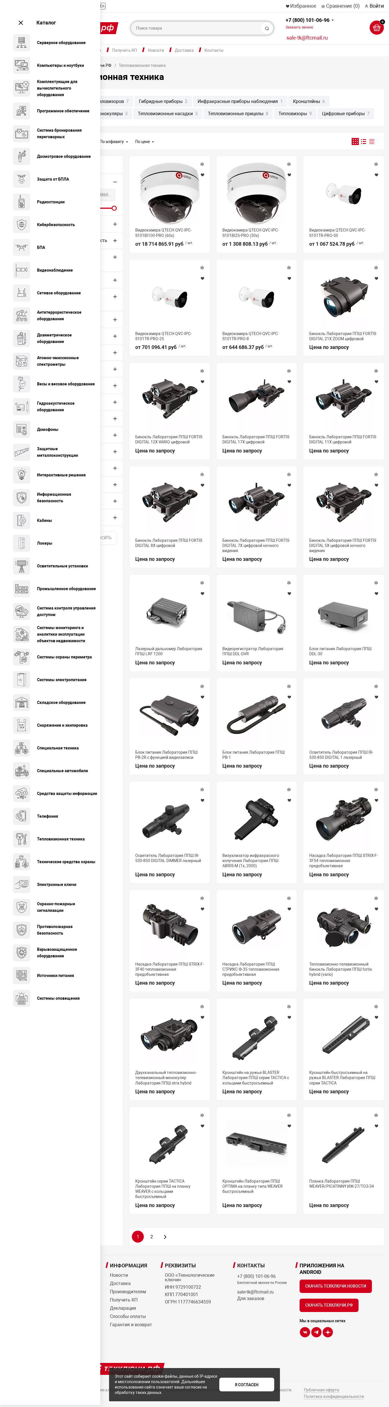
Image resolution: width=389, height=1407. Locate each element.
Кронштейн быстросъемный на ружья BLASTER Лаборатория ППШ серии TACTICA (342, 1077)
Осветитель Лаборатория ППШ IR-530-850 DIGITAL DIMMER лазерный (168, 858)
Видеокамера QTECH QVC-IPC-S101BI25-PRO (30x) (250, 232)
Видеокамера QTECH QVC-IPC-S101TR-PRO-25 (163, 336)
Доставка (184, 50)
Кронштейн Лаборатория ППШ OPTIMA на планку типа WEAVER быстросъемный (252, 1186)
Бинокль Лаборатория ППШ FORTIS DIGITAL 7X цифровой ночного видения (255, 545)
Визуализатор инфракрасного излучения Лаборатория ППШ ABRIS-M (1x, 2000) (250, 860)
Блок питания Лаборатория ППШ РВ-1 (253, 755)
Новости (156, 50)
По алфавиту (112, 141)
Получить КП (124, 50)
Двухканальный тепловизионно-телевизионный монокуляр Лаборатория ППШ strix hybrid (166, 1077)
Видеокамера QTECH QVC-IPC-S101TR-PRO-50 (337, 232)
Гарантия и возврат (131, 1324)
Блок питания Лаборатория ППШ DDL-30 (340, 651)
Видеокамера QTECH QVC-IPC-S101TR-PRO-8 (250, 336)
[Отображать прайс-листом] (371, 141)
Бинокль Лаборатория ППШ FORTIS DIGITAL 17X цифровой (255, 439)
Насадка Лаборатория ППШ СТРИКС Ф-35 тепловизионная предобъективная (250, 969)
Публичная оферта (321, 1390)
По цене (142, 141)
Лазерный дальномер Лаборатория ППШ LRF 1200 (168, 651)
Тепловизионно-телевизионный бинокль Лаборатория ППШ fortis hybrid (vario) (340, 969)
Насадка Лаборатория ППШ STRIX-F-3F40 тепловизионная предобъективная (169, 969)
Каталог (46, 23)
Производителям (128, 1291)
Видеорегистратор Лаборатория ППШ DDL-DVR (252, 651)
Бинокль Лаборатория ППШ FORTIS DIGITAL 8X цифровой (168, 543)
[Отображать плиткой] (355, 141)
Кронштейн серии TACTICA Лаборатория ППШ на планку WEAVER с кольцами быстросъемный (163, 1189)
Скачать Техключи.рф (329, 1305)
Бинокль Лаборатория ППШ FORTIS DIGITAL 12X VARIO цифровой (168, 439)
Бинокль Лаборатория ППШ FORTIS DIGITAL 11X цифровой (342, 439)
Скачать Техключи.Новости (335, 1286)
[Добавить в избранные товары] (202, 174)
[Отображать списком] (363, 141)
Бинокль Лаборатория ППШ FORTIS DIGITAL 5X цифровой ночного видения (342, 545)
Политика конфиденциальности (334, 1396)
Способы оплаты (128, 1316)
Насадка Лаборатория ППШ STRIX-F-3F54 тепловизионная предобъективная (343, 860)
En (102, 6)
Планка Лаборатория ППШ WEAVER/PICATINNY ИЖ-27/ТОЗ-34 (341, 1184)
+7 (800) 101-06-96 (307, 23)
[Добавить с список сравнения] (202, 164)
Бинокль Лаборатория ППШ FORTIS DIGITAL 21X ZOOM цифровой (342, 336)
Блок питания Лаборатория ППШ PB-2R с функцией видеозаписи (166, 755)
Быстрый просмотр (169, 193)
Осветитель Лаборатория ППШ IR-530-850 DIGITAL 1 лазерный (341, 755)
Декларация (123, 1308)
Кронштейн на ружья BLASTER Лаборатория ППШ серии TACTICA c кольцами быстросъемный (255, 1077)
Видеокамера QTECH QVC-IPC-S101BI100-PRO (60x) (163, 232)
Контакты (214, 50)
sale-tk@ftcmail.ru (307, 38)
